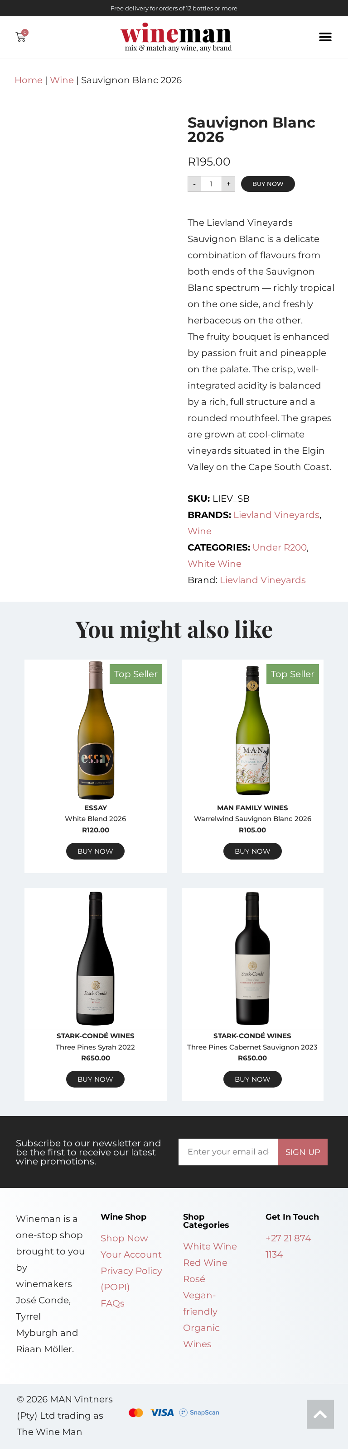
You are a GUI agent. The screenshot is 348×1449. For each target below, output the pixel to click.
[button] (325, 37)
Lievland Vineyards (276, 514)
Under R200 (279, 547)
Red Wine (205, 1262)
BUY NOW (268, 183)
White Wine (215, 563)
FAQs (113, 1303)
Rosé (194, 1278)
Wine (62, 80)
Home (28, 80)
